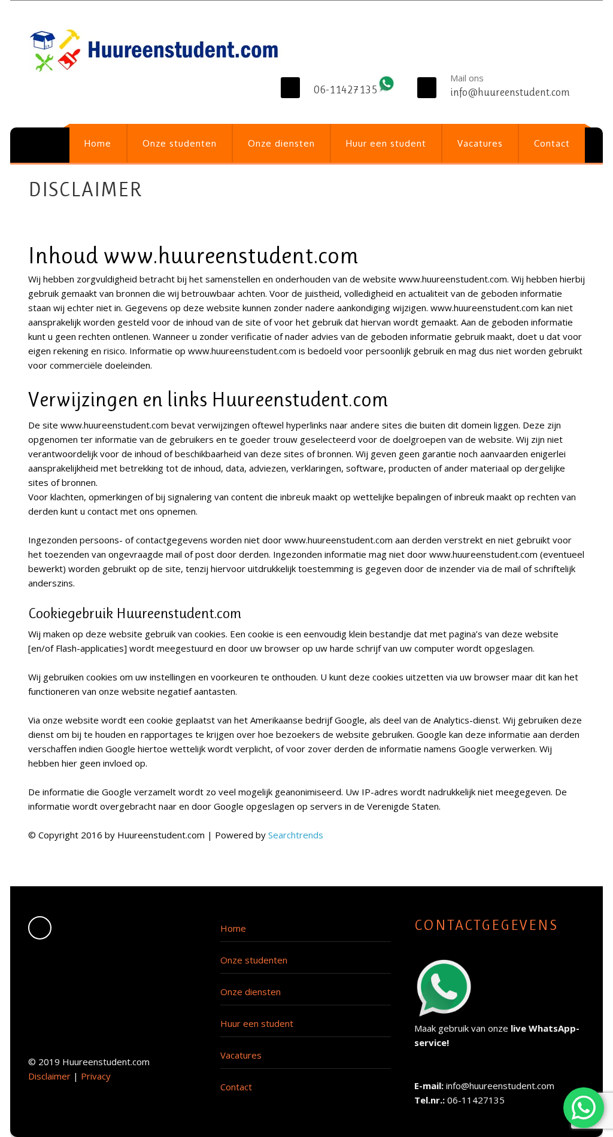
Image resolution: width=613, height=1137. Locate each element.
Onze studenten (179, 143)
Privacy (96, 1076)
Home (97, 143)
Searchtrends (295, 835)
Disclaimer (49, 1076)
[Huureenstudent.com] (156, 51)
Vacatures (480, 143)
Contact (552, 143)
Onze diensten (281, 143)
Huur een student (386, 143)
